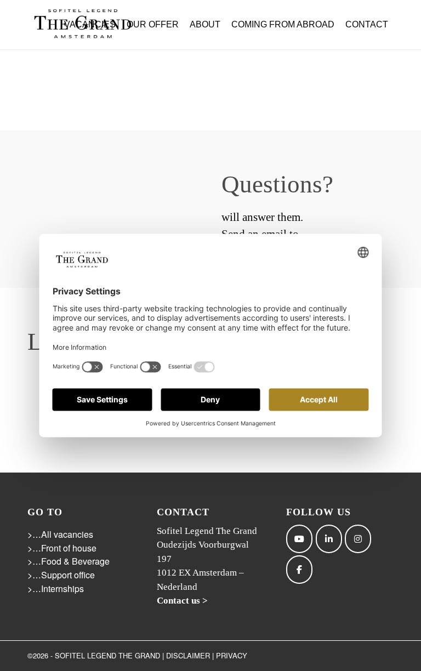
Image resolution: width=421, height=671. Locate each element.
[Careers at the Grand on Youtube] (299, 539)
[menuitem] (90, 24)
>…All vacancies (60, 534)
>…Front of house (61, 548)
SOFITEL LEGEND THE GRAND (107, 655)
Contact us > (182, 600)
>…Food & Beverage (68, 561)
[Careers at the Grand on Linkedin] (329, 539)
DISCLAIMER (188, 655)
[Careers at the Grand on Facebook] (299, 569)
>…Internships (55, 588)
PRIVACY (231, 655)
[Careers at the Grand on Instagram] (358, 539)
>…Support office (61, 574)
